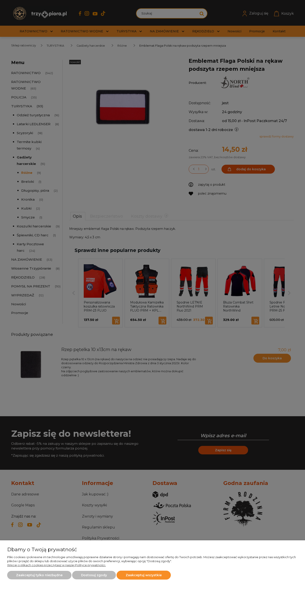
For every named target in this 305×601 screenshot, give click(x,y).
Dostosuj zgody (94, 575)
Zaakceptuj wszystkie (144, 575)
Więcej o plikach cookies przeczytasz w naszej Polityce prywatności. (56, 565)
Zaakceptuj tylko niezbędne (39, 575)
